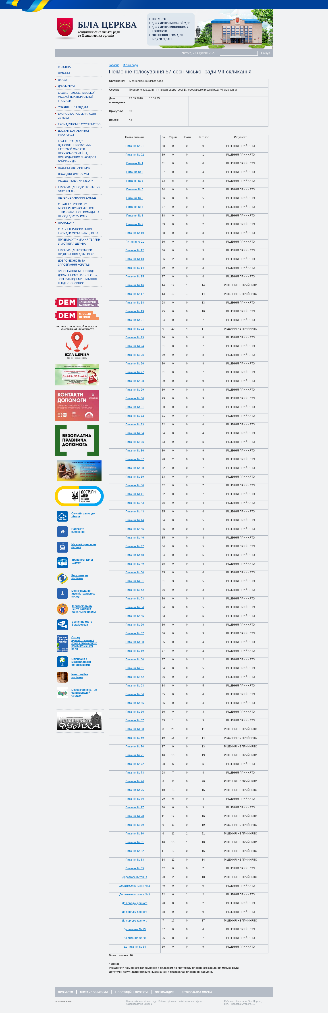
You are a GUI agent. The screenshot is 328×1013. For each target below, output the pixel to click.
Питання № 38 (134, 468)
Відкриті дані (162, 39)
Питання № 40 (134, 485)
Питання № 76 (134, 798)
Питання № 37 (134, 459)
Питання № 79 (134, 824)
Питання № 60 (134, 659)
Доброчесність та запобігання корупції (74, 262)
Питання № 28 (134, 381)
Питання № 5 (134, 189)
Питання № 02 (134, 154)
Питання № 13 (134, 259)
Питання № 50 (134, 572)
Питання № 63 (134, 685)
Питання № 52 (134, 589)
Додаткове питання (134, 877)
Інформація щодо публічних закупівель (79, 189)
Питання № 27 (134, 372)
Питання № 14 (134, 267)
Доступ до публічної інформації (73, 132)
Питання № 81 (134, 842)
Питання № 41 (134, 494)
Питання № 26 (134, 363)
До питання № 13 (135, 929)
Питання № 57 (134, 633)
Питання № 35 (134, 441)
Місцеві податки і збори (75, 180)
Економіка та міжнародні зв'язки (77, 115)
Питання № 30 (134, 398)
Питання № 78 (134, 816)
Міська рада (130, 65)
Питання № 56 (134, 624)
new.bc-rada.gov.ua (197, 992)
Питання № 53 (134, 598)
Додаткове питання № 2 (134, 885)
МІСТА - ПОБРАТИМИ (94, 992)
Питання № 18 (134, 302)
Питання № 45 (134, 528)
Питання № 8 (134, 215)
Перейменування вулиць (77, 197)
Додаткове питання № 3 (134, 894)
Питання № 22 (134, 328)
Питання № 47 (134, 546)
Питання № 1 (134, 163)
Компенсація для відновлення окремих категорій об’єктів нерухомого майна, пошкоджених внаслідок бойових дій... (77, 151)
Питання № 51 (134, 581)
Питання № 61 (134, 668)
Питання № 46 (134, 537)
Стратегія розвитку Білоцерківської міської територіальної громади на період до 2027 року (78, 210)
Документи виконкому (170, 27)
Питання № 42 (134, 502)
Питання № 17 (134, 293)
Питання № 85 (134, 868)
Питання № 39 (134, 476)
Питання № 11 (135, 241)
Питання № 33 (134, 424)
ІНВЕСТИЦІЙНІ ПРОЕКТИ (131, 992)
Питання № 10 (134, 233)
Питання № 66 (134, 711)
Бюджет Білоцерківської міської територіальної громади (76, 96)
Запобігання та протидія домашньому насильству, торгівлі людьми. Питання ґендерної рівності (78, 277)
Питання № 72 (134, 763)
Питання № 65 (134, 703)
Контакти (159, 31)
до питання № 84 (134, 946)
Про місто (159, 19)
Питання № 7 (134, 206)
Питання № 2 (134, 172)
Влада (62, 79)
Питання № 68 (134, 729)
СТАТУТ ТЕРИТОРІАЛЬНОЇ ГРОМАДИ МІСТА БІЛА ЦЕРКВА (78, 231)
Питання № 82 (134, 851)
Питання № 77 (134, 807)
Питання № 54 (134, 607)
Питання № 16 (134, 285)
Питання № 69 (134, 737)
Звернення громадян (168, 35)
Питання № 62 (134, 676)
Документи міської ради (171, 23)
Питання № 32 (134, 415)
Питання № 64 (134, 694)
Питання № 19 (134, 311)
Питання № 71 (134, 755)
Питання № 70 (134, 746)
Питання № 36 (134, 450)
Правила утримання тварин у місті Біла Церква (79, 241)
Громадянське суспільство (79, 124)
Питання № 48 (134, 555)
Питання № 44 (134, 520)
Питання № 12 (134, 250)
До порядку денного (134, 903)
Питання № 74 (134, 781)
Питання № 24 (134, 346)
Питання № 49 (134, 563)
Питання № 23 (134, 337)
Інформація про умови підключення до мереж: (76, 252)
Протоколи (66, 222)
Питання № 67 (134, 720)
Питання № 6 (134, 198)
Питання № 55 (134, 616)
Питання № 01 (134, 146)
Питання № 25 (134, 354)
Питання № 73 (134, 772)
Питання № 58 (134, 642)
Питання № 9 (134, 224)
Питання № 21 (134, 320)
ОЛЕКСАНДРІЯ (164, 992)
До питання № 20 (135, 938)
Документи (66, 86)
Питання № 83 (134, 859)
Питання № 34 (134, 433)
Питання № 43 (134, 511)
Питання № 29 (134, 389)
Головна (64, 67)
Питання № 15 (134, 276)
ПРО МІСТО (65, 992)
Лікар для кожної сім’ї (74, 174)
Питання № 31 (134, 407)
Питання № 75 (134, 790)
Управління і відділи (73, 107)
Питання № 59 (134, 650)
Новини (64, 73)
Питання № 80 (134, 833)
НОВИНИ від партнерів (74, 167)
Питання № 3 (134, 180)
